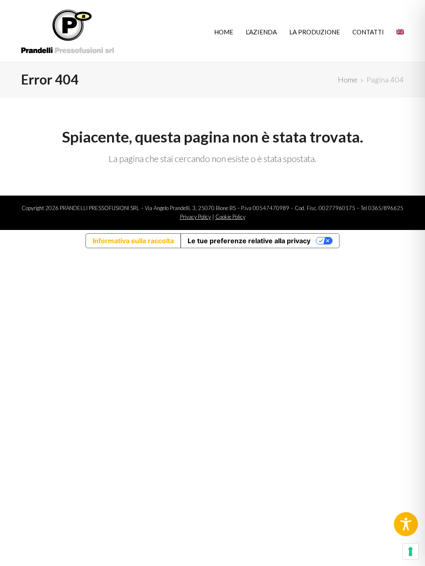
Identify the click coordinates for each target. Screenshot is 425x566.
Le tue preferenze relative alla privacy (249, 241)
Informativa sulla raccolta (133, 241)
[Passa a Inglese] (400, 31)
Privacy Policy (195, 216)
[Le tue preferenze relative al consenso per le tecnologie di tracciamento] (410, 551)
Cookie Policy (230, 216)
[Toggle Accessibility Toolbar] (406, 524)
